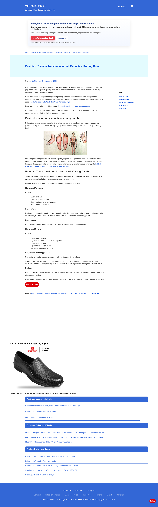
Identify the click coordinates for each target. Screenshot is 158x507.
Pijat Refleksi (123, 105)
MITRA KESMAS (35, 6)
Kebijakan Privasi (71, 495)
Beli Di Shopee (32, 284)
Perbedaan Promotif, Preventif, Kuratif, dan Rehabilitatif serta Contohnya (52, 406)
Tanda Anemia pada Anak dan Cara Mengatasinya (50, 102)
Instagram (91, 490)
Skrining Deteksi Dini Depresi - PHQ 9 (39, 475)
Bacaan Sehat (123, 96)
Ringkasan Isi (62, 38)
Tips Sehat (122, 108)
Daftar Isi (120, 495)
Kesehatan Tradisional (126, 102)
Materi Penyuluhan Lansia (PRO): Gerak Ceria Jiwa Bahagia (48, 442)
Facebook (67, 490)
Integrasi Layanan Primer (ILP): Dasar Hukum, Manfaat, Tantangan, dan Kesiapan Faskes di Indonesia (64, 437)
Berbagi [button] (152, 501)
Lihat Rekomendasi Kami (43, 38)
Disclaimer (87, 495)
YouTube (78, 490)
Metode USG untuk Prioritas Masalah (39, 417)
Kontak (109, 495)
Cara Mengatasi (124, 99)
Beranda (37, 495)
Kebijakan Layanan (52, 495)
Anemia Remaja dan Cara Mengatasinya (74, 106)
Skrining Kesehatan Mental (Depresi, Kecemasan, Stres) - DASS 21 (51, 470)
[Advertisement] (61, 313)
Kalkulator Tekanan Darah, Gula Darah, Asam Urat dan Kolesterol (50, 456)
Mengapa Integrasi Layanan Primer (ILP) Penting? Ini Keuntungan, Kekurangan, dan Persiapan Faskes (64, 433)
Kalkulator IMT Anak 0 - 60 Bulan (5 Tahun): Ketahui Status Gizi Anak (51, 466)
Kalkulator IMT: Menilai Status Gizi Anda (40, 412)
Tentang (99, 495)
